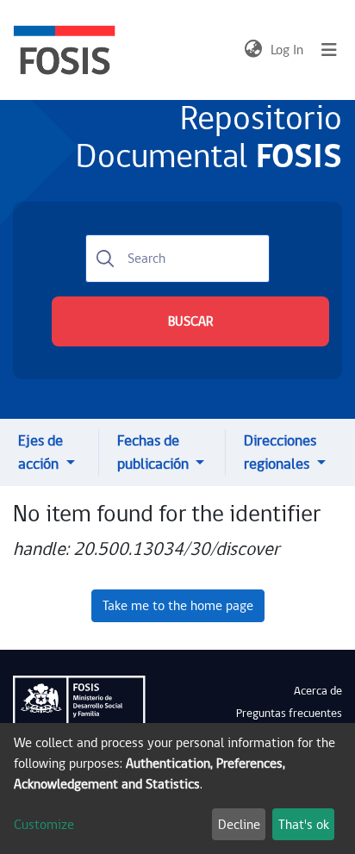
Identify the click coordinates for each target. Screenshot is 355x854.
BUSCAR (190, 321)
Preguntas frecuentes (289, 713)
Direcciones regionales (280, 452)
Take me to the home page (178, 605)
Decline (239, 824)
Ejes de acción (40, 452)
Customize (44, 824)
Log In (288, 50)
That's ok (303, 824)
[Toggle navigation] (329, 50)
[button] (253, 50)
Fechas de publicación (154, 452)
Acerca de (318, 691)
